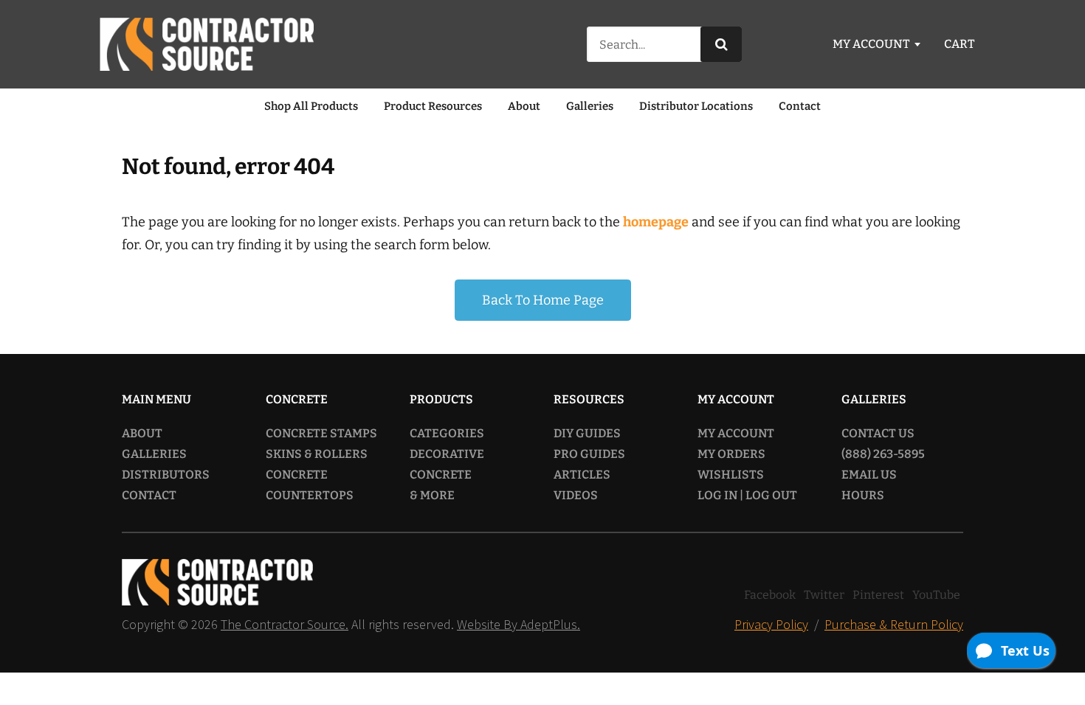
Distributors (166, 475)
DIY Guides (587, 433)
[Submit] (721, 44)
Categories (447, 433)
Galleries (589, 106)
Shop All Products (311, 106)
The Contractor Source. (284, 624)
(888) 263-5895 (883, 454)
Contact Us (877, 433)
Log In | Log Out (747, 495)
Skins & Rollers (317, 454)
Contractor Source (207, 44)
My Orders (731, 454)
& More (432, 495)
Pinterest (878, 595)
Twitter (824, 595)
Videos (576, 495)
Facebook (770, 595)
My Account (871, 44)
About (524, 106)
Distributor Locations (696, 106)
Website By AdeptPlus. (518, 624)
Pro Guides (589, 454)
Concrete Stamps (321, 433)
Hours (862, 495)
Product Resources (433, 106)
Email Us (869, 475)
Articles (582, 475)
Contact (800, 106)
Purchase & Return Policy (893, 624)
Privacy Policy (771, 624)
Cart (959, 44)
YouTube (936, 595)
